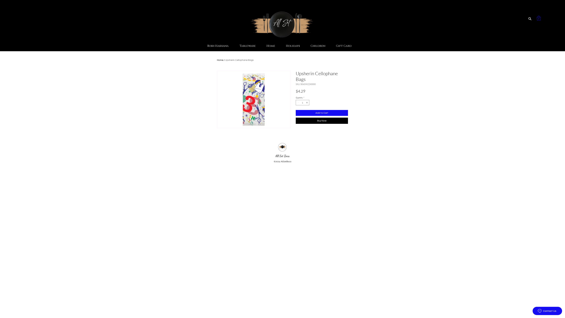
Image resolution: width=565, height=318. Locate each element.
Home (220, 60)
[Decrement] (298, 102)
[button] (539, 18)
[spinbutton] (302, 102)
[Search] (529, 18)
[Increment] (307, 102)
